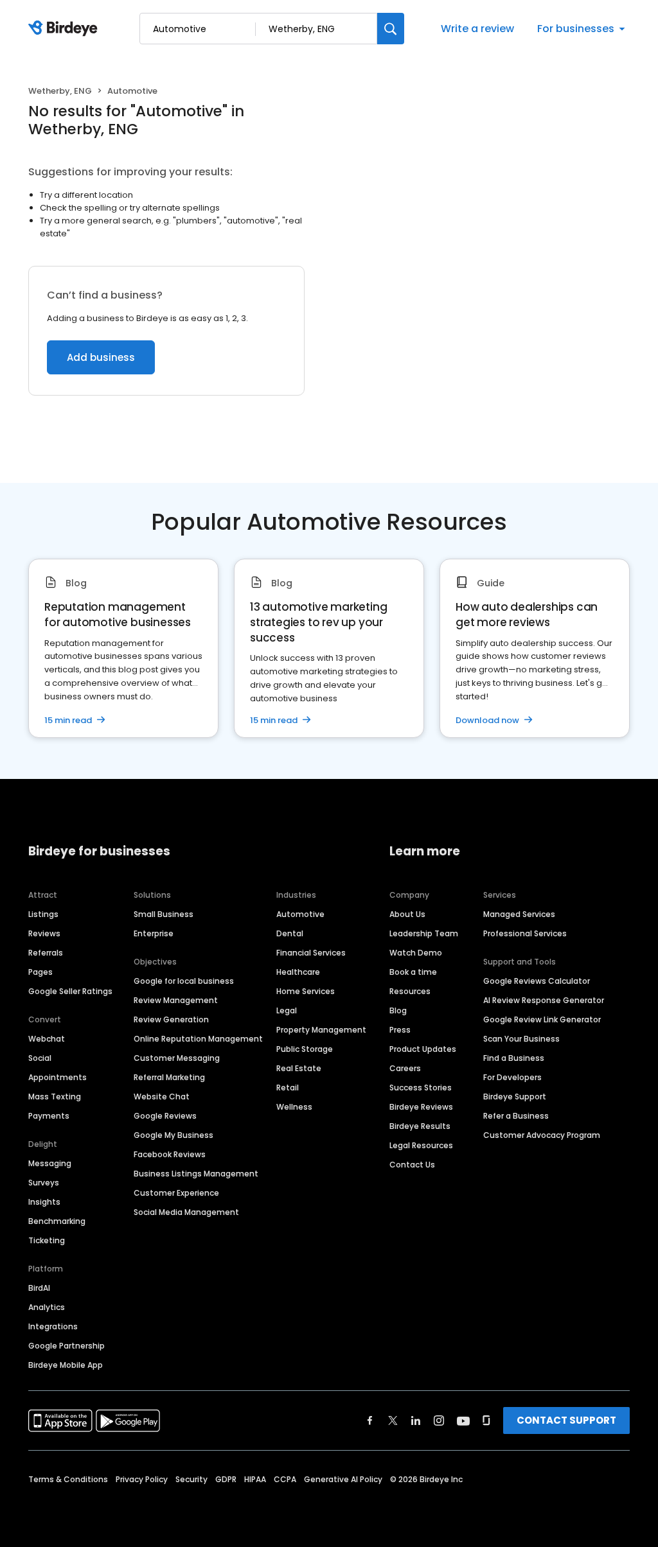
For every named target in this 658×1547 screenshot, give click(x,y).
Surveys (43, 1182)
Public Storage (304, 1049)
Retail (287, 1087)
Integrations (53, 1326)
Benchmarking (56, 1221)
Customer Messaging (177, 1058)
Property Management (321, 1029)
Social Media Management (186, 1212)
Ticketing (46, 1240)
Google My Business (173, 1135)
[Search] (390, 28)
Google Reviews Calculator (536, 980)
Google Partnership (66, 1345)
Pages (40, 971)
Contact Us (412, 1164)
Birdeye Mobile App (65, 1364)
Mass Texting (54, 1096)
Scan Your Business (521, 1038)
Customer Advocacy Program (541, 1135)
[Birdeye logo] (65, 29)
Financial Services (311, 952)
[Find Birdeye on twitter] (393, 1420)
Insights (44, 1201)
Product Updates (422, 1049)
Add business (101, 357)
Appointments (57, 1077)
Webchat (46, 1038)
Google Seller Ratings (70, 991)
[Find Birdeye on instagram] (439, 1420)
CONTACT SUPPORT (566, 1420)
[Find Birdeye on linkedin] (416, 1420)
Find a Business (513, 1058)
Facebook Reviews (170, 1154)
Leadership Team (423, 933)
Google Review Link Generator (542, 1019)
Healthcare (298, 971)
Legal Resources (421, 1145)
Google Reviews (165, 1115)
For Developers (512, 1077)
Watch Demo (415, 952)
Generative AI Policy (343, 1479)
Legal (286, 1010)
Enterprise (153, 933)
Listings (43, 914)
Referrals (45, 952)
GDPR (225, 1479)
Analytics (46, 1307)
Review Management (176, 1000)
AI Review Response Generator (543, 1000)
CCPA (285, 1479)
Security (191, 1479)
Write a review (477, 28)
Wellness (294, 1106)
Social (39, 1058)
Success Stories (420, 1087)
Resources (410, 991)
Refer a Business (516, 1115)
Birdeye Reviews (421, 1106)
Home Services (305, 991)
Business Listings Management (196, 1173)
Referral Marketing (169, 1077)
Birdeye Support (514, 1096)
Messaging (49, 1163)
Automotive (300, 914)
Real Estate (298, 1068)
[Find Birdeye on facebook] (370, 1420)
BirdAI (39, 1287)
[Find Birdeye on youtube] (463, 1420)
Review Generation (171, 1019)
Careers (405, 1068)
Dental (289, 933)
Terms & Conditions (68, 1479)
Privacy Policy (142, 1479)
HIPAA (255, 1479)
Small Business (163, 914)
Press (400, 1029)
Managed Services (519, 914)
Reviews (44, 933)
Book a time (413, 971)
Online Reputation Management (198, 1038)
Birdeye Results (419, 1126)
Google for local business (184, 980)
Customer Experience (176, 1192)
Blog (398, 1010)
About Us (407, 914)
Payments (48, 1115)
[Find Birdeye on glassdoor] (486, 1420)
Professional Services (525, 933)
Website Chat (162, 1096)
